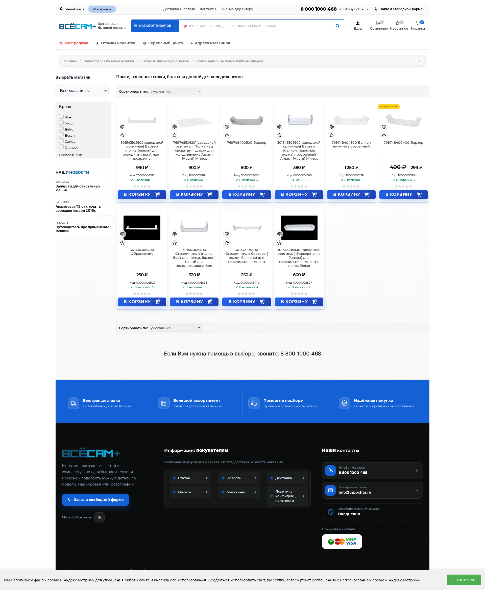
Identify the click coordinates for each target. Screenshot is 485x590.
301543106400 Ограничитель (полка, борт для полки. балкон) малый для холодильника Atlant (194, 258)
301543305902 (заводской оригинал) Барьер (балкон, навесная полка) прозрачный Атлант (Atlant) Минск (299, 150)
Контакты (208, 9)
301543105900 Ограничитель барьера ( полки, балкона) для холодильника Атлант (246, 256)
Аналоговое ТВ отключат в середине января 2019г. (78, 208)
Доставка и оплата (179, 9)
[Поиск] (337, 26)
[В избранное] (122, 135)
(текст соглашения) (318, 580)
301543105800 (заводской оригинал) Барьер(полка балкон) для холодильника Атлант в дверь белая (299, 258)
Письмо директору (237, 9)
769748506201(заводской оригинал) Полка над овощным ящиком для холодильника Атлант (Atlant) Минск (194, 150)
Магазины (102, 9)
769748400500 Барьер (246, 142)
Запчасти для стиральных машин (78, 188)
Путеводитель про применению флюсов (82, 229)
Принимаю (464, 579)
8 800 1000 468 (319, 9)
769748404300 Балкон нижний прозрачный (351, 145)
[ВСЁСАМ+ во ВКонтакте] (99, 517)
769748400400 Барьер (403, 142)
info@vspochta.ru (353, 9)
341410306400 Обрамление (142, 252)
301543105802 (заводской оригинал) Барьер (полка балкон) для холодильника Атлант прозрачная (142, 150)
